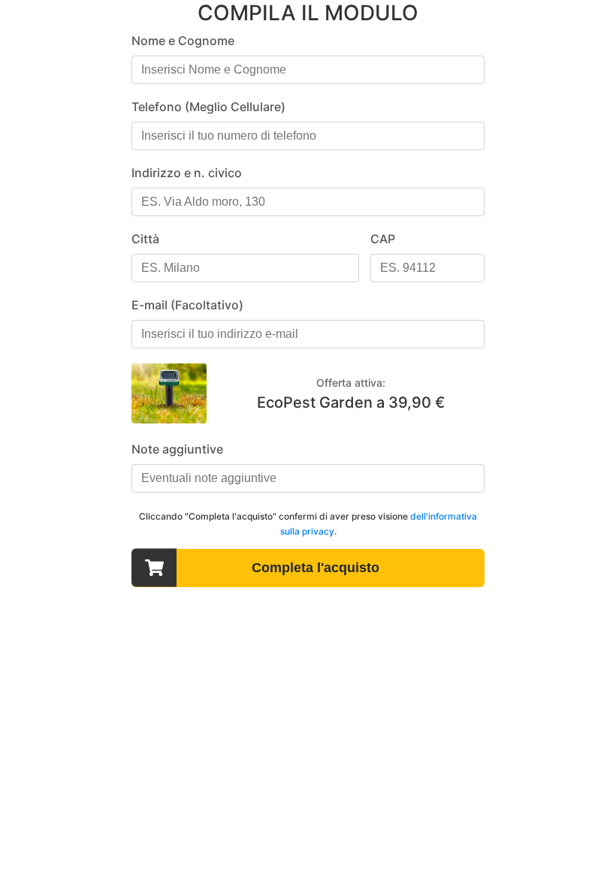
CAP (382, 238)
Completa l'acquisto (315, 567)
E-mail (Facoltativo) (187, 304)
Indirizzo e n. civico (186, 172)
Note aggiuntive (177, 449)
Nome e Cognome (182, 40)
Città (145, 238)
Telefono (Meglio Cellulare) (208, 106)
